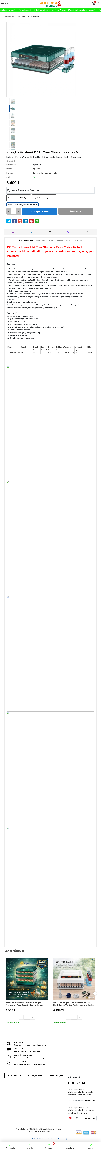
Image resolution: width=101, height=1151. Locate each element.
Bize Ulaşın (56, 1075)
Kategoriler (34, 1075)
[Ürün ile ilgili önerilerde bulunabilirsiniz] (87, 231)
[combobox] (71, 1118)
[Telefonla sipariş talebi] (69, 231)
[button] (11, 59)
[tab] (26, 240)
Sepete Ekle (41, 211)
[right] (95, 993)
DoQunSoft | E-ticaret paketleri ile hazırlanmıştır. (50, 1139)
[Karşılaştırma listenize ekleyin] (50, 231)
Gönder (91, 1100)
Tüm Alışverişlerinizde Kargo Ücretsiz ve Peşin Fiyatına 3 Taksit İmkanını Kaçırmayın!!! (47, 10)
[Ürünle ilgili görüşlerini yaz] (32, 231)
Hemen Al (76, 211)
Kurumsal (13, 1075)
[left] (6, 993)
